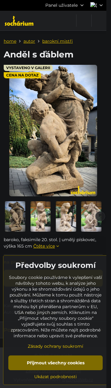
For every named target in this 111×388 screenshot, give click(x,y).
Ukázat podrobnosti (55, 376)
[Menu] (99, 20)
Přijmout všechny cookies (55, 363)
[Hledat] (83, 20)
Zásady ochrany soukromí (55, 346)
